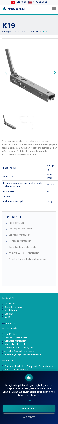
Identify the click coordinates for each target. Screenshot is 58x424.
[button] (9, 122)
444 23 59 (21, 2)
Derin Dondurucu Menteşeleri (23, 246)
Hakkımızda (9, 303)
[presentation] (5, 73)
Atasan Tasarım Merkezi (16, 369)
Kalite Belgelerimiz (13, 306)
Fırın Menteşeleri (17, 222)
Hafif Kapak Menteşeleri (20, 228)
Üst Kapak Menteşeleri (19, 234)
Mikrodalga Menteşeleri (20, 240)
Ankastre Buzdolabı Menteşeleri (24, 252)
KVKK (7, 317)
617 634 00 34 (40, 2)
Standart (35, 31)
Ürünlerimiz (20, 31)
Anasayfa (6, 31)
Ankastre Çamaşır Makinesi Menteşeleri (28, 258)
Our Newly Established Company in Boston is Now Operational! (30, 366)
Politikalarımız (11, 310)
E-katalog (10, 323)
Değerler (8, 313)
